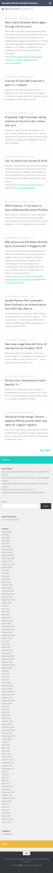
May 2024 (5, 612)
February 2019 (7, 721)
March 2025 (6, 582)
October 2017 (7, 766)
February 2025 (7, 585)
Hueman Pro (37, 865)
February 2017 (7, 786)
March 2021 (6, 647)
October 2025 (7, 561)
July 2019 (5, 706)
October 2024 (7, 597)
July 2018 (5, 742)
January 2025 (7, 588)
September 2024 (8, 600)
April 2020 (6, 680)
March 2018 (6, 754)
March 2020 (6, 683)
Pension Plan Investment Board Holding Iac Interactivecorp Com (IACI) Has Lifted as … (25, 304)
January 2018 (7, 757)
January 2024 (7, 623)
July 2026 (5, 535)
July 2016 (5, 804)
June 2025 (6, 573)
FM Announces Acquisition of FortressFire (18, 489)
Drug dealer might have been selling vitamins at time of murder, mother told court (25, 121)
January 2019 (7, 724)
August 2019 (7, 703)
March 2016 (6, 816)
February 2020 (7, 686)
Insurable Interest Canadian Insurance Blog (21, 3)
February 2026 (7, 549)
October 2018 (7, 733)
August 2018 (7, 739)
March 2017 (6, 783)
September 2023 (8, 635)
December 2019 (8, 692)
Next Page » (45, 450)
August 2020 (7, 668)
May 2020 (5, 677)
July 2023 (5, 641)
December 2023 (8, 626)
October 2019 (7, 697)
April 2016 (6, 813)
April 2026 (6, 543)
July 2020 (5, 671)
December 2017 (8, 760)
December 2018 (8, 727)
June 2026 (6, 538)
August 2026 (7, 532)
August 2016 (7, 801)
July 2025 (5, 570)
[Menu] (50, 3)
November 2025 (8, 558)
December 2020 (8, 656)
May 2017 (5, 777)
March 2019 (6, 718)
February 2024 (7, 620)
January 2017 (7, 789)
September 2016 (8, 798)
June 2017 (6, 774)
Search (4, 502)
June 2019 (6, 709)
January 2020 (7, 689)
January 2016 (7, 822)
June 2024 (6, 609)
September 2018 (8, 736)
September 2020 (8, 665)
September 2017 (8, 769)
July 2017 (5, 771)
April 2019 (6, 715)
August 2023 (7, 638)
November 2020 (8, 659)
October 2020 (7, 662)
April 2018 (6, 751)
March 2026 (6, 546)
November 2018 (8, 730)
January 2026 (7, 552)
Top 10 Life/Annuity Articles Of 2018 (26, 160)
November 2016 (8, 792)
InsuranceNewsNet (13, 63)
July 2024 (5, 606)
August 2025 (7, 567)
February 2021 (7, 650)
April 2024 (6, 615)
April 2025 (6, 579)
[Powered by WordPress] (20, 865)
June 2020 (6, 674)
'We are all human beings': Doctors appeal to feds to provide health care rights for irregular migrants (26, 421)
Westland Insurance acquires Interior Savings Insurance (23, 492)
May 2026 (5, 541)
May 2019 (5, 712)
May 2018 (5, 748)
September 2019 (8, 700)
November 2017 (8, 763)
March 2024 (6, 618)
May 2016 (5, 810)
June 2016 (6, 807)
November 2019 (8, 694)
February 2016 (7, 819)
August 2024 (7, 603)
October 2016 (7, 795)
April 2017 (6, 780)
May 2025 (5, 576)
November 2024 (8, 594)
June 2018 (6, 745)
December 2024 (8, 591)
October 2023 (7, 632)
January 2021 (7, 653)
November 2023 (8, 629)
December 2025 (8, 555)
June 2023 (6, 644)
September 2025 (8, 564)
